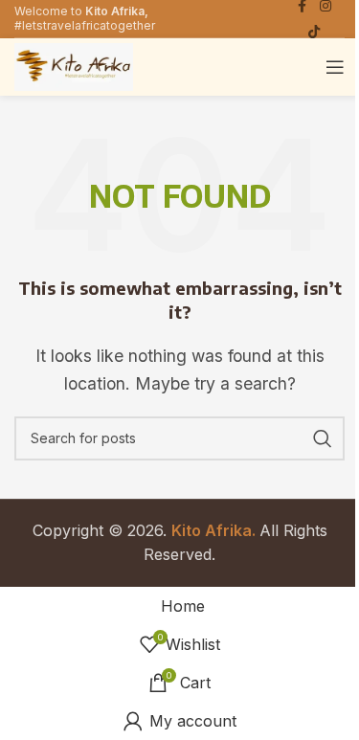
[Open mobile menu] (335, 67)
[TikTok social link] (314, 32)
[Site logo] (73, 65)
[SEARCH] (323, 438)
